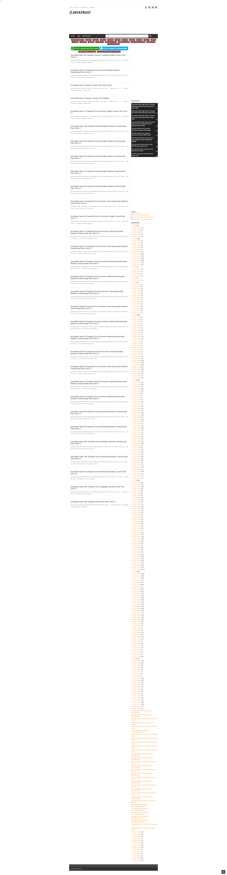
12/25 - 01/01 (137, 660)
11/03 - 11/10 (137, 397)
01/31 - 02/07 (137, 304)
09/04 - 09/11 (137, 691)
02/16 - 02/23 (137, 365)
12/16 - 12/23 (137, 484)
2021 (134, 282)
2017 (134, 571)
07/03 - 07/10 (137, 706)
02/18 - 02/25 (137, 556)
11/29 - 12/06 (137, 317)
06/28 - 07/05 (137, 343)
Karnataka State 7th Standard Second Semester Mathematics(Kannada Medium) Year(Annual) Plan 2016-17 (99, 262)
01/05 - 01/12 (137, 378)
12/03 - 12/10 (137, 580)
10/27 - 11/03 (137, 399)
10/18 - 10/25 (137, 325)
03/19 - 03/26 (137, 641)
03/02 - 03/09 (137, 234)
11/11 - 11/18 (137, 493)
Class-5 (117, 40)
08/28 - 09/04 (137, 693)
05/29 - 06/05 (137, 836)
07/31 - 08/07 (137, 697)
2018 (134, 480)
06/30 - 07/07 (137, 243)
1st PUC (75, 42)
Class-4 (110, 40)
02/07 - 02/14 (137, 302)
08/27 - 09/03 (137, 610)
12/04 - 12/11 (137, 667)
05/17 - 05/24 (137, 349)
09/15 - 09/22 (137, 412)
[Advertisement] (125, 21)
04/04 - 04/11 (137, 284)
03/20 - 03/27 (137, 851)
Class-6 (125, 40)
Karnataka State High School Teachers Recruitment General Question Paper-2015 (143, 117)
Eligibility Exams (124, 42)
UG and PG (100, 42)
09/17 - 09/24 (137, 604)
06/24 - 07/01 (137, 526)
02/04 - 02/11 (137, 256)
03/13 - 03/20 (137, 853)
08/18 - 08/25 (137, 421)
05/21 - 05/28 (137, 639)
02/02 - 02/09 (137, 369)
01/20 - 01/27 (137, 473)
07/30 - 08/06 (137, 619)
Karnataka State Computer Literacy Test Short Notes (91, 85)
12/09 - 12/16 (137, 486)
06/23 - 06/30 (137, 245)
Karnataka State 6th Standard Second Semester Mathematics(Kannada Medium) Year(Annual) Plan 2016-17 (99, 322)
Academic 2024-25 (78, 40)
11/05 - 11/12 (137, 589)
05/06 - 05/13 (137, 541)
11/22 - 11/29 (137, 319)
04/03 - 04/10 (137, 847)
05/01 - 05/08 (137, 843)
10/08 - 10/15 (137, 597)
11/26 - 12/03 (137, 582)
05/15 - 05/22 (137, 838)
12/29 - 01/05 (137, 382)
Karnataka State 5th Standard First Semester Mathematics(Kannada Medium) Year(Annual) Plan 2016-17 (97, 398)
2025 (134, 225)
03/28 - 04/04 (137, 286)
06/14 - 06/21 (137, 347)
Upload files (86, 36)
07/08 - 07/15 (137, 521)
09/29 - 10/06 (137, 408)
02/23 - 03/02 (137, 236)
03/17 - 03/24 (137, 456)
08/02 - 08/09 (137, 338)
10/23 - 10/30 (137, 680)
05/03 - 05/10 (137, 351)
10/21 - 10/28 (137, 499)
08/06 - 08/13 (137, 617)
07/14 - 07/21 (137, 430)
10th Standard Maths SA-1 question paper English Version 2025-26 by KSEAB (142, 139)
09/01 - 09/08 (137, 417)
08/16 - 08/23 (137, 334)
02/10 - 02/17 (137, 467)
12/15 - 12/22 (137, 384)
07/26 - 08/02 (137, 341)
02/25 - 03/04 (137, 554)
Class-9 (147, 40)
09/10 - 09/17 (137, 606)
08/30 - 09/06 (137, 330)
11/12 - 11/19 (137, 587)
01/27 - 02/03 (137, 471)
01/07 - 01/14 (137, 265)
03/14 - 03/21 (137, 291)
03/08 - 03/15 (137, 358)
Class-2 (96, 40)
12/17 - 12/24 (137, 576)
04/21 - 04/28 (137, 449)
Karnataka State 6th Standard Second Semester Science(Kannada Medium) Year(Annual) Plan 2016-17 (97, 292)
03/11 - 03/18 (137, 550)
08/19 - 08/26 (137, 515)
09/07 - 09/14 (137, 230)
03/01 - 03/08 (137, 360)
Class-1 (88, 40)
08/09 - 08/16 (137, 336)
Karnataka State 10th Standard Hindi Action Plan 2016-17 (93, 502)
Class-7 (132, 40)
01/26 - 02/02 (137, 371)
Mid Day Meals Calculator (87, 51)
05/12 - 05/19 (137, 445)
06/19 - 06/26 (137, 832)
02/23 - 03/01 (137, 362)
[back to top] (223, 872)
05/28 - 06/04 (137, 636)
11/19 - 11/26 (137, 584)
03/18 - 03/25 (137, 547)
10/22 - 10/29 (137, 593)
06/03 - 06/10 (137, 532)
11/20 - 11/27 (137, 671)
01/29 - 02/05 (137, 654)
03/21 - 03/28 (137, 288)
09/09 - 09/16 (137, 510)
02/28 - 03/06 (137, 858)
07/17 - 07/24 (137, 702)
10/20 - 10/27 (137, 402)
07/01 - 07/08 (137, 523)
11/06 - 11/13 (137, 676)
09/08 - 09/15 (137, 415)
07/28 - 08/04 (137, 428)
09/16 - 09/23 (137, 508)
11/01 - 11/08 (137, 321)
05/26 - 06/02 (137, 247)
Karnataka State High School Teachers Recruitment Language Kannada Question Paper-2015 (143, 123)
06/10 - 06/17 (137, 530)
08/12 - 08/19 (137, 517)
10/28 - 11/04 (137, 497)
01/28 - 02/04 (137, 258)
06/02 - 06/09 (137, 441)
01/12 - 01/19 (137, 375)
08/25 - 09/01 (137, 419)
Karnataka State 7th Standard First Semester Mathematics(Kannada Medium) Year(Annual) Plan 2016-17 (97, 277)
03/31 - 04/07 (137, 452)
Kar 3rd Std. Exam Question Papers (143, 219)
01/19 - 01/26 (137, 373)
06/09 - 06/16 (137, 439)
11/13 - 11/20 (137, 673)
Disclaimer (91, 7)
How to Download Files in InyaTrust (109, 51)
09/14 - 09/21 (137, 228)
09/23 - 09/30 (137, 506)
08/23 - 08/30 (137, 332)
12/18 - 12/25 (137, 663)
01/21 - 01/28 (137, 260)
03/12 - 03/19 (137, 643)
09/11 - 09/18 (137, 689)
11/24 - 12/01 (137, 391)
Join (79, 36)
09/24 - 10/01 (137, 602)
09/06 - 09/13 (137, 328)
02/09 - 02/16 (137, 367)
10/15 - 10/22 (137, 595)
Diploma (91, 42)
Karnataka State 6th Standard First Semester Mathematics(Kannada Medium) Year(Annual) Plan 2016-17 (97, 337)
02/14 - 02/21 (137, 299)
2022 (134, 278)
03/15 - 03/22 (137, 356)
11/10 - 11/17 (137, 395)
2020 (134, 315)
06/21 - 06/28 (137, 345)
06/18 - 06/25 (137, 630)
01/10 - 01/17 (137, 310)
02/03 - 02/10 (137, 469)
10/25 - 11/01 (137, 323)
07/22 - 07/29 (137, 519)
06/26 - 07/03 (137, 708)
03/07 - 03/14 (137, 293)
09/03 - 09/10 (137, 608)
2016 (134, 658)
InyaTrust (79, 868)
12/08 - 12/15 (137, 386)
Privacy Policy (84, 7)
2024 (134, 238)
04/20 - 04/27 (137, 232)
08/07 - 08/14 (137, 280)
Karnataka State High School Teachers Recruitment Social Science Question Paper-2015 (143, 106)
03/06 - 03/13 (137, 856)
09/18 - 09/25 (137, 687)
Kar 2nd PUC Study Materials (141, 215)
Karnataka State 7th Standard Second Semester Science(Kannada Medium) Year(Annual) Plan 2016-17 (97, 232)
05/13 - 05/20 (137, 539)
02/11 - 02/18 (137, 254)
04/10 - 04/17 (137, 845)
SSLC (154, 40)
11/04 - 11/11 (137, 495)
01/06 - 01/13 (137, 478)
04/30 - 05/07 (137, 273)
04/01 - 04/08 (137, 545)
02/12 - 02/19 (137, 652)
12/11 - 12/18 (137, 665)
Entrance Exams (111, 42)
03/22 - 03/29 (137, 354)
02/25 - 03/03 (137, 251)
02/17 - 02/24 (137, 465)
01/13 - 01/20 (137, 476)
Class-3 (103, 40)
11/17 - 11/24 (137, 393)
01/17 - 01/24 (137, 308)
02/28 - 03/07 (137, 295)
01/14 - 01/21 (137, 262)
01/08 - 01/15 (137, 275)
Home (73, 36)
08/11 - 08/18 (137, 423)
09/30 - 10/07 (137, 504)
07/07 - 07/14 (137, 241)
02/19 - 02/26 (137, 650)
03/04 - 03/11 (137, 552)
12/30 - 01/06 (137, 482)
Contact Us (77, 7)
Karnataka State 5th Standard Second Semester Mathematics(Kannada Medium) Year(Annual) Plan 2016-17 (99, 383)
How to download (113, 44)
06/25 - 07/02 (137, 628)
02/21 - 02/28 (137, 297)
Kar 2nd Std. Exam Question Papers (143, 217)
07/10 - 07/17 (137, 704)
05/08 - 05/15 (137, 840)
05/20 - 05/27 (137, 536)
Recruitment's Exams (138, 42)
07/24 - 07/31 (137, 700)
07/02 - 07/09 (137, 626)
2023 (134, 267)
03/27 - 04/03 (137, 849)
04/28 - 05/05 (137, 447)
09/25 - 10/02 (137, 684)
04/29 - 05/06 (137, 543)
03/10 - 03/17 (137, 458)
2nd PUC (83, 42)
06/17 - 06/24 (137, 528)
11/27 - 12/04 (137, 669)
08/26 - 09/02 (137, 512)
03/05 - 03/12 (137, 645)
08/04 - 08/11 (137, 426)
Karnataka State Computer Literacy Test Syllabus (90, 98)
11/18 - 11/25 (137, 491)
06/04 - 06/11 (137, 271)
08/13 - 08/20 (137, 615)
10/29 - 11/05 (137, 591)
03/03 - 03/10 (137, 460)
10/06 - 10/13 (137, 406)
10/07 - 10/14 (137, 502)
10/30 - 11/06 (137, 678)
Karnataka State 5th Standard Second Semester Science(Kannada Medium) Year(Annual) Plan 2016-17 (97, 353)
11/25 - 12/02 (137, 489)
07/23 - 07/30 (137, 621)
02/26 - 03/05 (137, 647)
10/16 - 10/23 (137, 682)
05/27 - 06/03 (137, 534)
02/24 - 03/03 (137, 463)
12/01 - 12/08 (137, 389)
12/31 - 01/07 (137, 269)
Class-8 (139, 40)
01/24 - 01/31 (137, 306)
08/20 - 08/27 (137, 613)
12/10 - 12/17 (137, 578)
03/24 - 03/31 (137, 249)
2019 (134, 380)
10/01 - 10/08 (137, 600)
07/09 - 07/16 (137, 623)
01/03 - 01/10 (137, 312)
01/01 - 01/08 (137, 656)
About (71, 7)
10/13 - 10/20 (137, 404)
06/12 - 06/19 (137, 834)
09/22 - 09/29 (137, 410)
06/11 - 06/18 (137, 632)
